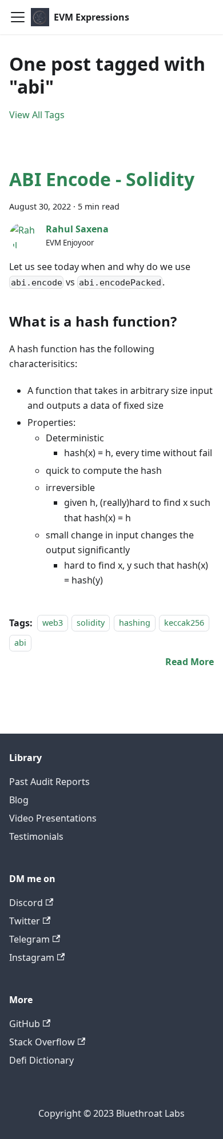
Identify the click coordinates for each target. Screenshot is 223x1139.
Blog (19, 800)
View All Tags (37, 114)
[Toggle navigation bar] (17, 17)
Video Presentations (53, 818)
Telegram (29, 939)
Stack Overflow (42, 1042)
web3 (52, 623)
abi (20, 642)
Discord (26, 902)
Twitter (24, 921)
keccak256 (184, 623)
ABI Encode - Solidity (101, 179)
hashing (134, 623)
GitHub (24, 1023)
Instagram (31, 957)
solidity (91, 623)
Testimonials (36, 836)
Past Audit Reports (49, 781)
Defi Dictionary (41, 1060)
